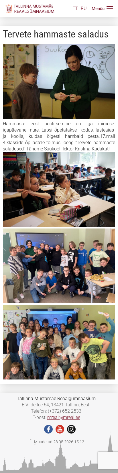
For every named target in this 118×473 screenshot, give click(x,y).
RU (84, 8)
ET (75, 8)
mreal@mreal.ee (63, 417)
